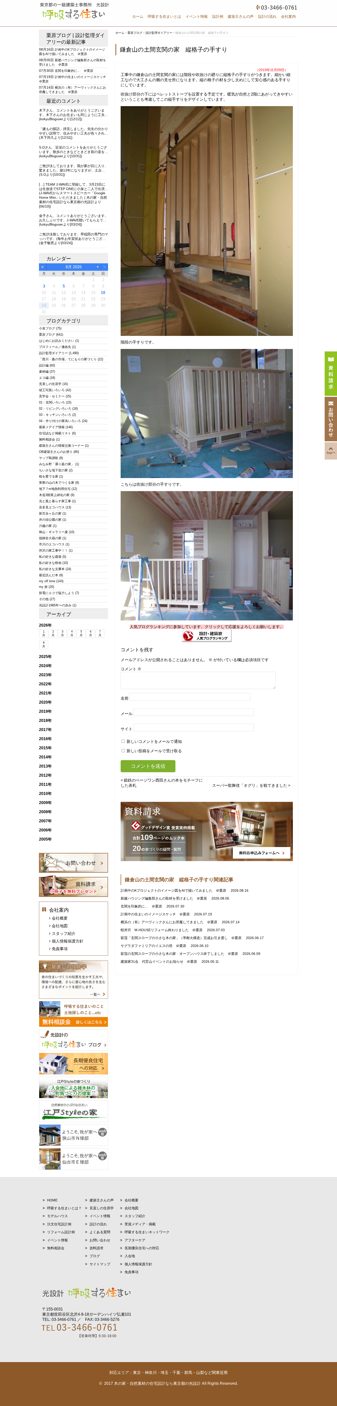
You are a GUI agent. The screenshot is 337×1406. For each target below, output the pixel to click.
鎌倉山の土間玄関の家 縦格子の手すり (174, 49)
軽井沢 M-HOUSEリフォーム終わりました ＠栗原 (162, 930)
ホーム (137, 16)
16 (103, 292)
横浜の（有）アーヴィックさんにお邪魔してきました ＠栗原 (169, 922)
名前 (125, 698)
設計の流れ (267, 16)
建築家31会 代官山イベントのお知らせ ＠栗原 (159, 961)
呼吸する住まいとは (164, 16)
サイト (126, 729)
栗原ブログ (58, 35)
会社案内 (288, 16)
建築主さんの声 (241, 16)
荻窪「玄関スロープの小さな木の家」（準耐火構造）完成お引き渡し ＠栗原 (182, 938)
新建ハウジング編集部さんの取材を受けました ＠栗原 (164, 898)
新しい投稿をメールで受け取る (154, 751)
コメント (131, 669)
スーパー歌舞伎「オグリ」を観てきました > (251, 785)
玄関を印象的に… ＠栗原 (142, 906)
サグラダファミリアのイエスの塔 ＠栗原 (154, 946)
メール (126, 714)
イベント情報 (197, 16)
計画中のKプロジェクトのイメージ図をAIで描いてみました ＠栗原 (174, 890)
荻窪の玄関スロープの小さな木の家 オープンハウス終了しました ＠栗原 (180, 954)
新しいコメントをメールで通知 (154, 741)
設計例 (217, 16)
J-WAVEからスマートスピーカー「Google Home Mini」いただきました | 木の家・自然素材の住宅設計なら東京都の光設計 (73, 197)
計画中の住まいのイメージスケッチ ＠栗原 (156, 914)
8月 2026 (74, 267)
